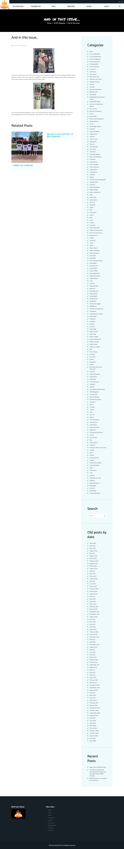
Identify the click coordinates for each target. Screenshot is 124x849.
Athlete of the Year (96, 79)
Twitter (92, 455)
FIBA (91, 218)
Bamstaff (24, 46)
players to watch (95, 347)
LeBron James (94, 278)
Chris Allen (93, 149)
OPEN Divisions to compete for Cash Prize (98, 779)
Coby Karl (92, 159)
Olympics (92, 321)
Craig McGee (93, 169)
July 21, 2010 (16, 46)
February (94, 561)
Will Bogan (93, 486)
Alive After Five (94, 77)
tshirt (91, 453)
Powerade (93, 362)
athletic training (94, 82)
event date (93, 197)
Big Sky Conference (95, 111)
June (93, 548)
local (91, 281)
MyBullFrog (93, 306)
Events (53, 6)
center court (93, 139)
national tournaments (96, 309)
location (92, 283)
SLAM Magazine (59, 23)
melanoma (93, 301)
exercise (92, 202)
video (91, 468)
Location (88, 6)
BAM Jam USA (94, 92)
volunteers (93, 470)
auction (92, 84)
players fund (93, 344)
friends (92, 223)
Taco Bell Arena (94, 420)
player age (93, 334)
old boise (92, 319)
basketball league (95, 102)
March (93, 558)
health (92, 238)
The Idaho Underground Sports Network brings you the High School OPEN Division (98, 773)
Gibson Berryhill (94, 228)
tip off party (93, 437)
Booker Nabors (94, 121)
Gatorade (92, 225)
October (94, 710)
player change (94, 337)
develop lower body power (98, 180)
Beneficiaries (71, 6)
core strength (94, 164)
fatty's (92, 215)
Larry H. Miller (94, 271)
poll (91, 349)
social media (93, 394)
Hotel (91, 243)
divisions (92, 185)
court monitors (94, 167)
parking (92, 324)
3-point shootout (95, 62)
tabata (92, 417)
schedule (92, 384)
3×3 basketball (94, 64)
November (94, 614)
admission (93, 72)
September (94, 665)
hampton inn (93, 235)
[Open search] (120, 6)
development (94, 182)
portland (92, 354)
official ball (93, 316)
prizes (91, 364)
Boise (91, 114)
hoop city (92, 240)
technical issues (94, 427)
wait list (92, 475)
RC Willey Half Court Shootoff (96, 368)
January (93, 591)
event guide (93, 200)
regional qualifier (95, 374)
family (91, 207)
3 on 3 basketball (95, 54)
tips (91, 440)
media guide (93, 296)
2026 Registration (18, 6)
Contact (106, 6)
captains (92, 137)
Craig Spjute (93, 172)
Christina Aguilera (95, 154)
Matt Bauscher (94, 291)
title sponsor (94, 442)
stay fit (92, 410)
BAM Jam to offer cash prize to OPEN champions (60, 135)
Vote (91, 473)
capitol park (93, 134)
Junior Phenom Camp (96, 261)
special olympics (95, 397)
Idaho (91, 245)
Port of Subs (93, 352)
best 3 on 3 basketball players (96, 105)
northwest (93, 311)
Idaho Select (93, 248)
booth (91, 124)
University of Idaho (95, 463)
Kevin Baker (93, 263)
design (92, 177)
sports (92, 404)
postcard (92, 357)
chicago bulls (94, 147)
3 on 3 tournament (95, 56)
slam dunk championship (97, 389)
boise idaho (93, 116)
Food (91, 220)
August (93, 551)
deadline (92, 174)
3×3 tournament (94, 67)
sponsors (92, 402)
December (94, 612)
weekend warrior (95, 483)
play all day (93, 329)
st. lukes (92, 407)
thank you (93, 430)
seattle (92, 387)
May (92, 624)
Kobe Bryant (93, 268)
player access (94, 332)
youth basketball (95, 493)
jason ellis (93, 256)
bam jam (92, 87)
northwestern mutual (96, 314)
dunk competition (95, 192)
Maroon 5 (92, 288)
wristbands (93, 491)
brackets (92, 129)
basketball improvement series (97, 98)
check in (92, 144)
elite (91, 195)
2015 (91, 51)
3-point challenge (95, 59)
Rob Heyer (93, 379)
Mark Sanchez (94, 286)
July (92, 546)
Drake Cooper (94, 190)
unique (92, 460)
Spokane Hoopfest (95, 399)
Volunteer (51, 818)
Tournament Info (36, 6)
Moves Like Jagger (95, 304)
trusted (92, 450)
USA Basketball (94, 465)
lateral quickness (95, 276)
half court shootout (96, 233)
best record (93, 109)
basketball (93, 94)
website (92, 480)
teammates (93, 425)
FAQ (91, 210)
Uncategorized (94, 458)
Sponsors (51, 823)
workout (92, 488)
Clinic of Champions (96, 157)
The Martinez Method (96, 432)
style (91, 412)
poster (92, 359)
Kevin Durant (94, 266)
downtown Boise (95, 187)
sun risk (92, 415)
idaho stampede (95, 250)
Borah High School (95, 126)
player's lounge (94, 342)
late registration (95, 273)
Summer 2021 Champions (23, 165)
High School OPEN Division (98, 767)
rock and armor (94, 382)
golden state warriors (96, 230)
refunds (92, 372)
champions (93, 142)
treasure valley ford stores (98, 448)
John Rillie (93, 258)
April (93, 543)
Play (49, 813)
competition (93, 162)
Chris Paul (93, 152)
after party (93, 74)
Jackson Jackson (94, 253)
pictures (92, 326)
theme (92, 435)
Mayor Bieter (94, 294)
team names (93, 422)
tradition (92, 445)
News (50, 815)
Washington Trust (95, 478)
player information (95, 339)
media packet (94, 299)
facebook (92, 205)
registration (93, 377)
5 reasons (93, 69)
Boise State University (96, 119)
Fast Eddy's (93, 212)
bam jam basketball (95, 89)
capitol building (94, 131)
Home (49, 23)
